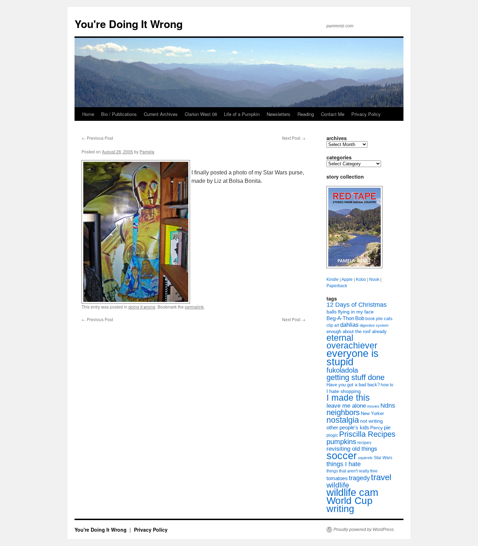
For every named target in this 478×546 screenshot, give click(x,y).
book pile (374, 318)
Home (88, 114)
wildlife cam (352, 492)
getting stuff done (355, 377)
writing (340, 508)
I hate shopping (343, 391)
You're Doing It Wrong (129, 23)
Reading (305, 114)
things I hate (343, 464)
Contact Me (332, 114)
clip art (332, 325)
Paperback (336, 285)
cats (388, 318)
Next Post (293, 138)
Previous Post (97, 138)
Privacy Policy (366, 114)
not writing (371, 421)
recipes (364, 443)
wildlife (337, 485)
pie (387, 427)
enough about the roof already (356, 331)
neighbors (343, 412)
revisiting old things (351, 448)
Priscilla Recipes (367, 434)
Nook (374, 279)
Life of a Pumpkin (242, 114)
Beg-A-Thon (340, 318)
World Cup (349, 500)
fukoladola (342, 370)
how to (387, 384)
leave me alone (346, 405)
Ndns (387, 405)
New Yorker (372, 413)
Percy (376, 427)
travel (381, 477)
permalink (194, 307)
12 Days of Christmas (356, 304)
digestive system (374, 325)
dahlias (349, 325)
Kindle (332, 279)
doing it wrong (141, 307)
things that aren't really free (352, 471)
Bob (359, 318)
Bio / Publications (119, 114)
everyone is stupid (352, 357)
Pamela (147, 151)
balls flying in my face (350, 312)
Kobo (361, 279)
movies (373, 406)
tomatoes (337, 478)
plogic (332, 435)
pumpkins (341, 441)
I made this (348, 397)
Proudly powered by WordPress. (364, 529)
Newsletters (278, 114)
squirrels (365, 458)
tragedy (359, 478)
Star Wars (383, 457)
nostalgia (342, 419)
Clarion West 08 (201, 114)
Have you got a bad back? (353, 384)
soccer (341, 455)
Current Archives (161, 114)
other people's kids (347, 427)
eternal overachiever (351, 341)
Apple (347, 279)
